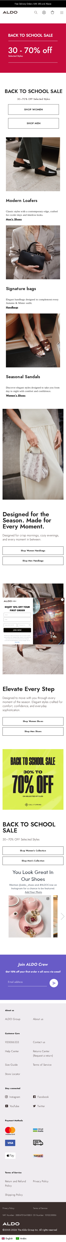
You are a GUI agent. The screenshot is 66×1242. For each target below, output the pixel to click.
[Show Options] (29, 625)
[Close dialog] (62, 599)
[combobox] (24, 625)
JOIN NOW (17, 630)
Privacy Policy (17, 642)
